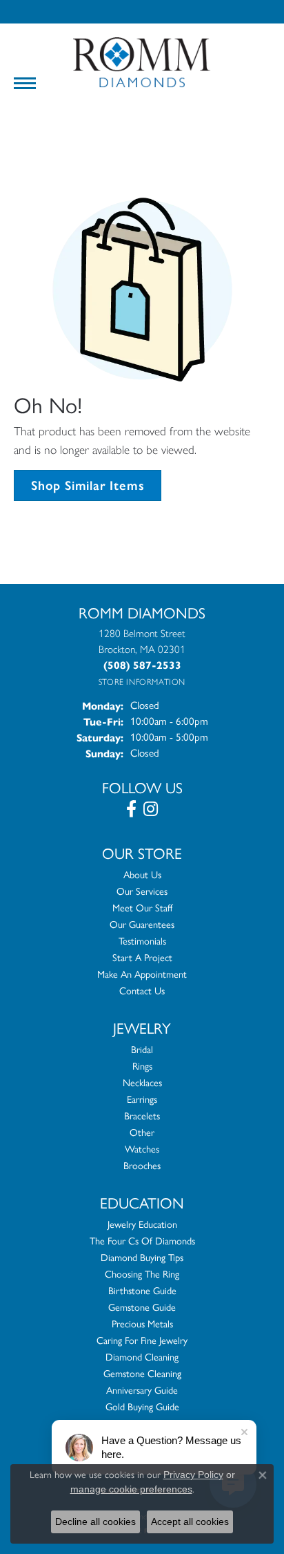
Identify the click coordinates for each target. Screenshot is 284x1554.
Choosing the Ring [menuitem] (142, 1274)
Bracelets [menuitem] (142, 1116)
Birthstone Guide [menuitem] (142, 1291)
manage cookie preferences (131, 1489)
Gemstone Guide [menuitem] (142, 1307)
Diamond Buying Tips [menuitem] (142, 1257)
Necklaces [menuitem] (142, 1083)
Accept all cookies (190, 1521)
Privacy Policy (193, 1474)
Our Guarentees (142, 924)
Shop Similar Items (87, 485)
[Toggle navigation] (25, 83)
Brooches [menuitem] (142, 1165)
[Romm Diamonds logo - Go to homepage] (142, 62)
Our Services (142, 891)
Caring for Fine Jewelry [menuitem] (142, 1340)
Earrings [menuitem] (142, 1099)
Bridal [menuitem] (142, 1049)
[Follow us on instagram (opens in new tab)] (150, 809)
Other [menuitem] (142, 1132)
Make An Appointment (142, 974)
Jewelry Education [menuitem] (142, 1224)
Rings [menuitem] (142, 1066)
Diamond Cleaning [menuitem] (142, 1357)
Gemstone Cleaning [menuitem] (142, 1373)
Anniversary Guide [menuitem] (142, 1390)
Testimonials (142, 941)
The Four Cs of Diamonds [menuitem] (142, 1241)
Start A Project (142, 957)
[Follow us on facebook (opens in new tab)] (131, 809)
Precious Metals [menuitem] (142, 1324)
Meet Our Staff (142, 908)
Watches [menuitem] (142, 1149)
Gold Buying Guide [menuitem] (142, 1407)
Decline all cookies (95, 1521)
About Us (142, 875)
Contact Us (142, 991)
